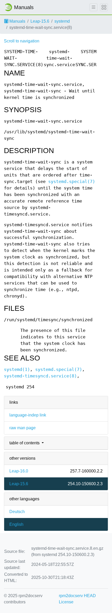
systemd (62, 21)
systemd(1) (17, 369)
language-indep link (27, 415)
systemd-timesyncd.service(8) (40, 376)
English (16, 524)
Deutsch (17, 511)
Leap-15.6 (39, 21)
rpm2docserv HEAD (77, 595)
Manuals (16, 21)
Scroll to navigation (21, 41)
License (66, 602)
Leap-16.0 (18, 471)
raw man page (22, 428)
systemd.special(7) (71, 181)
